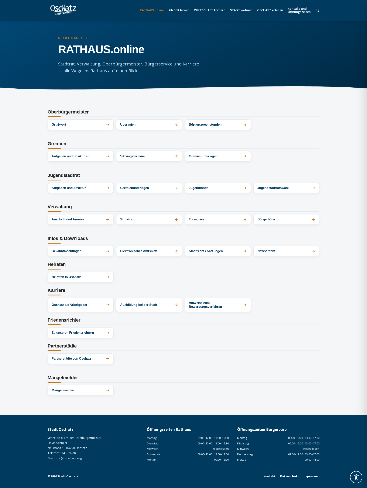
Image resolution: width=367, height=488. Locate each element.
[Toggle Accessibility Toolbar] (356, 477)
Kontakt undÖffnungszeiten (299, 10)
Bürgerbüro (266, 219)
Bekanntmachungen (66, 251)
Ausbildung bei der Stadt (138, 304)
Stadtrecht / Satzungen (206, 251)
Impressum (311, 476)
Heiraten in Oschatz (66, 277)
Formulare (196, 219)
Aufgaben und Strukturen (70, 156)
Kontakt (269, 476)
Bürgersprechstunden (205, 124)
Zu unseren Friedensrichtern (73, 332)
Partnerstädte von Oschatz (71, 358)
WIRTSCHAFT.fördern (209, 10)
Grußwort (59, 124)
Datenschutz (289, 476)
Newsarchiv (266, 251)
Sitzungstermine (132, 156)
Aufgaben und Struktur (69, 188)
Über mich (128, 124)
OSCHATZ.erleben (270, 10)
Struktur (126, 219)
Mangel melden (63, 390)
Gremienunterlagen (203, 156)
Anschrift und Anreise (68, 219)
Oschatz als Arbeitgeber (69, 304)
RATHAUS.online (152, 10)
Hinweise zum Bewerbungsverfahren (205, 305)
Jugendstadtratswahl (273, 188)
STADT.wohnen (241, 10)
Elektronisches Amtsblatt (138, 251)
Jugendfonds (198, 188)
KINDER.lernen (178, 10)
